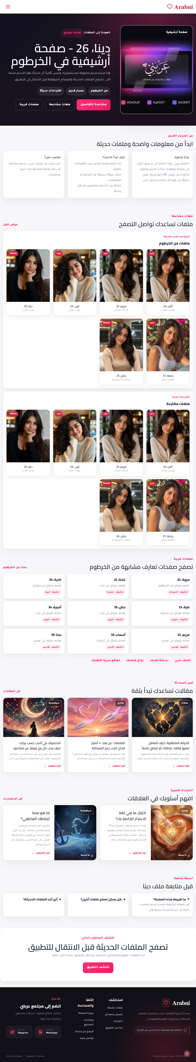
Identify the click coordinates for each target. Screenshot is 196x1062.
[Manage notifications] (187, 1054)
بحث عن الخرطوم (15, 567)
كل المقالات (11, 691)
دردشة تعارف (159, 660)
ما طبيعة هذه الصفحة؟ (170, 899)
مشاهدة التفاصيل (93, 104)
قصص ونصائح (114, 1014)
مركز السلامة (86, 1013)
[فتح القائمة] (8, 6)
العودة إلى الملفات (97, 32)
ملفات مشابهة (59, 104)
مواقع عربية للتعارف (105, 660)
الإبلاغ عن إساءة (84, 1031)
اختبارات (118, 1021)
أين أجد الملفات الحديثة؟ (40, 899)
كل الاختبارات (12, 799)
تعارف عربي (183, 660)
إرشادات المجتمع (89, 1022)
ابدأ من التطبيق (114, 1028)
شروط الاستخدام (14, 1056)
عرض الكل (10, 224)
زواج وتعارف (135, 660)
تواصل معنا (87, 1038)
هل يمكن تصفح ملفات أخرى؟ (101, 899)
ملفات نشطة (115, 1008)
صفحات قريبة (29, 104)
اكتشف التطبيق (98, 967)
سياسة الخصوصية (35, 1056)
